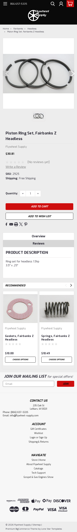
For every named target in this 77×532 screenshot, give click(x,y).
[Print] (16, 224)
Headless (31, 28)
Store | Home (39, 460)
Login (33, 437)
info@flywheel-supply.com (24, 415)
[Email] (11, 224)
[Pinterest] (26, 224)
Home (6, 28)
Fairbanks (18, 28)
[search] (53, 4)
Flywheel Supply (15, 328)
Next (71, 73)
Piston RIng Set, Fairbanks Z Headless (25, 31)
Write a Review (16, 167)
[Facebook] (6, 224)
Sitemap (36, 524)
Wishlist (38, 433)
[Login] (61, 4)
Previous (5, 73)
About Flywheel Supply (38, 464)
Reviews (38, 243)
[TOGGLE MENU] (5, 4)
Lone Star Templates (51, 529)
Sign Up (43, 437)
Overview (38, 236)
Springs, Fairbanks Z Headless (55, 337)
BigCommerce (23, 529)
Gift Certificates (38, 428)
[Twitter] (21, 224)
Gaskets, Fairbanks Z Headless (19, 337)
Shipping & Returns (39, 441)
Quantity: (12, 193)
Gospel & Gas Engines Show (38, 477)
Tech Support (39, 472)
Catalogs (38, 468)
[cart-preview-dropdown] (69, 3)
